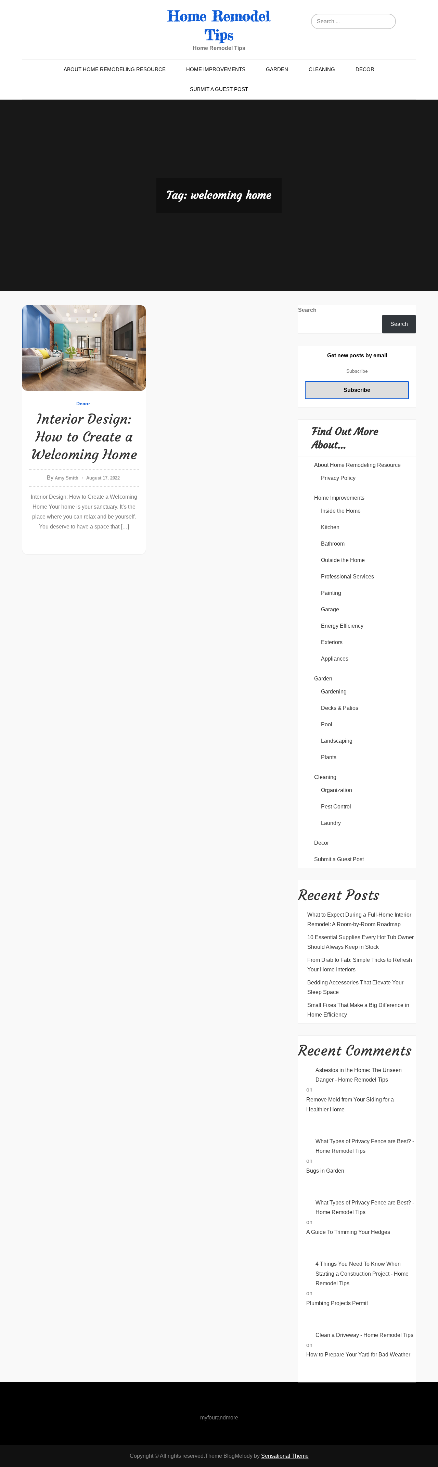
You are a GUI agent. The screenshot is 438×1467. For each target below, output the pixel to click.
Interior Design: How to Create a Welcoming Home (84, 436)
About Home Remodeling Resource (115, 69)
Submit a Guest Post (219, 89)
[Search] (385, 21)
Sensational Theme (285, 1456)
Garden (277, 69)
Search (307, 310)
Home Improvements (215, 69)
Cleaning (322, 69)
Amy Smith (66, 478)
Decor (365, 69)
